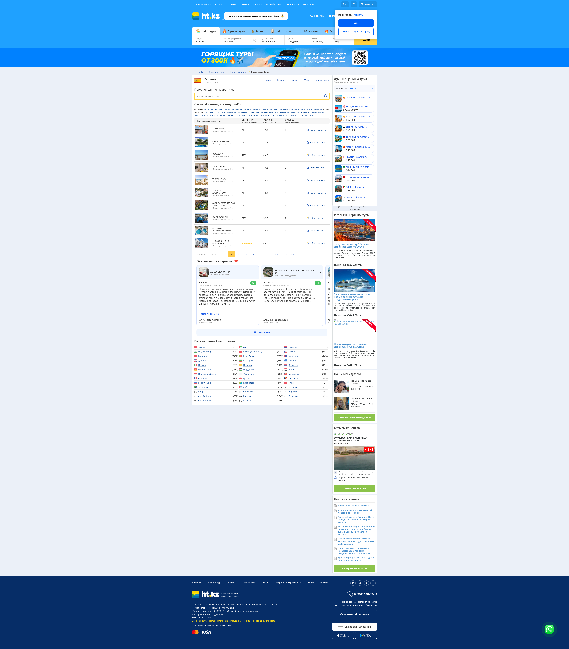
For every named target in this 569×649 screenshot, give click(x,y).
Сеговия (263, 115)
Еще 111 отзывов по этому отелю (353, 478)
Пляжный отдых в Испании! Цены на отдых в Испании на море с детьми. (356, 520)
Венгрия (293, 387)
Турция (202, 347)
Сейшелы (293, 378)
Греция (292, 360)
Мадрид (238, 109)
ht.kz (201, 71)
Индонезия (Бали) (207, 373)
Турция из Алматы (357, 106)
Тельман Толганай (361, 380)
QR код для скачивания (357, 626)
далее (277, 254)
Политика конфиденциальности (259, 620)
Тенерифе (277, 109)
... (224, 254)
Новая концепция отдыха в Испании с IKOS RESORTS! (350, 346)
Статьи (295, 79)
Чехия (292, 351)
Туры (244, 4)
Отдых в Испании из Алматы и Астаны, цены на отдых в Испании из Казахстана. (356, 541)
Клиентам (292, 4)
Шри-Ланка (249, 356)
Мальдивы (294, 356)
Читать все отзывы (355, 488)
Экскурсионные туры (258, 112)
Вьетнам (202, 356)
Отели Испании (238, 71)
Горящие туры (201, 4)
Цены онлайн (322, 79)
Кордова (254, 115)
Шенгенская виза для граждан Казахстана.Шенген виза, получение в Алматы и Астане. (354, 551)
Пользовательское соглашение (225, 620)
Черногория (204, 369)
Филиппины (204, 400)
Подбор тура (248, 582)
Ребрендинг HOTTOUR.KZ (221, 607)
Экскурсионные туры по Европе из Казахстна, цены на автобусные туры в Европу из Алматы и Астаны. (356, 530)
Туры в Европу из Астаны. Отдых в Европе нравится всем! (356, 559)
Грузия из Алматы (357, 156)
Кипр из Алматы (355, 197)
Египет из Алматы (356, 126)
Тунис (291, 382)
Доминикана (204, 360)
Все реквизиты (199, 620)
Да (356, 22)
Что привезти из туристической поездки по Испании (355, 511)
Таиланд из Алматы (357, 136)
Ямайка (247, 400)
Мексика (247, 396)
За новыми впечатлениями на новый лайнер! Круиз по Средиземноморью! (352, 297)
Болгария (248, 360)
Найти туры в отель (319, 130)
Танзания (203, 387)
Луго (238, 115)
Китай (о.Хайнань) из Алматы (363, 146)
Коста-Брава (316, 109)
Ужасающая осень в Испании (353, 505)
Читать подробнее (209, 314)
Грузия (246, 378)
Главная (196, 582)
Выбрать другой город (356, 31)
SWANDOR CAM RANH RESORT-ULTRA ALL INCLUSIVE (352, 439)
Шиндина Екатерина (362, 398)
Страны (232, 4)
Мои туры (308, 4)
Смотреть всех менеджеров (354, 417)
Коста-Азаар (242, 112)
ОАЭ (245, 347)
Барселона (208, 109)
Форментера (228, 115)
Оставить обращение (354, 614)
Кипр (201, 391)
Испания (210, 79)
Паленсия (245, 115)
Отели (256, 4)
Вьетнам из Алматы (358, 116)
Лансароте (267, 109)
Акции (218, 4)
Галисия (293, 115)
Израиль (293, 391)
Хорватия (293, 365)
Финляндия (249, 373)
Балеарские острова (213, 115)
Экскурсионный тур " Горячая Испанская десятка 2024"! (352, 245)
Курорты (282, 79)
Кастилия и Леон (305, 115)
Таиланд (293, 347)
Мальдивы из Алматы (359, 167)
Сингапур (248, 391)
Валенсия (257, 109)
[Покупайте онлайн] (202, 632)
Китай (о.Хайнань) (252, 351)
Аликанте (305, 112)
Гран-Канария (221, 109)
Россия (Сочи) (205, 382)
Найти (365, 40)
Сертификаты (273, 4)
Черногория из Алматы (360, 177)
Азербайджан (205, 396)
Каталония (273, 112)
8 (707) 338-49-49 (327, 16)
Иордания (248, 369)
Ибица (231, 109)
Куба (245, 387)
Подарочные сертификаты (288, 582)
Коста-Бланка (304, 109)
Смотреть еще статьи (354, 568)
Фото (307, 79)
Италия (202, 365)
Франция (203, 378)
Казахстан (248, 382)
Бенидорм (295, 112)
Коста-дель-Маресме (227, 112)
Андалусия (284, 112)
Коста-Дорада (210, 112)
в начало (201, 254)
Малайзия (294, 373)
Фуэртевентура (290, 109)
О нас (311, 582)
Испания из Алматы (358, 97)
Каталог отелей (216, 71)
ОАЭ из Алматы (355, 187)
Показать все (262, 332)
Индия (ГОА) (204, 351)
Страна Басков (282, 115)
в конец (290, 254)
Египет (292, 369)
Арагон (271, 115)
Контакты (325, 582)
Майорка (247, 109)
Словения (293, 396)
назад (215, 254)
